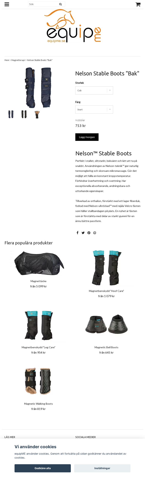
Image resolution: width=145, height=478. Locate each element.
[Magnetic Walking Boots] (38, 380)
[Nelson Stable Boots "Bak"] (37, 87)
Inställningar (102, 468)
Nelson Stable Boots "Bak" (39, 60)
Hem (7, 60)
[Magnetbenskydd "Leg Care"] (38, 323)
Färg (77, 102)
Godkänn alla (43, 468)
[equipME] (72, 25)
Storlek (79, 82)
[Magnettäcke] (38, 262)
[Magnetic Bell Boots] (106, 323)
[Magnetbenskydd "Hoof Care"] (106, 267)
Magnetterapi (18, 60)
